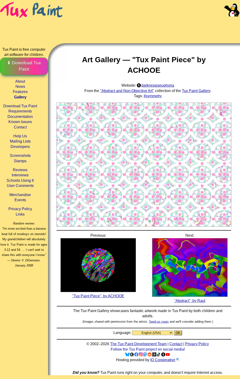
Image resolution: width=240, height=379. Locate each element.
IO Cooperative (162, 360)
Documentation (20, 117)
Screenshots (20, 156)
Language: (122, 333)
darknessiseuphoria (157, 85)
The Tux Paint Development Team (138, 344)
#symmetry (153, 96)
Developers (20, 147)
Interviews (20, 175)
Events (20, 200)
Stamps (20, 161)
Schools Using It (20, 180)
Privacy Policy (20, 209)
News (20, 87)
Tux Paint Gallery (196, 91)
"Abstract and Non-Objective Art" (127, 91)
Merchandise (20, 195)
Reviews (20, 170)
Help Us (20, 136)
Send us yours (159, 321)
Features (20, 92)
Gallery (20, 97)
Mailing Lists (20, 141)
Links (20, 214)
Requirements (20, 111)
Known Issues (20, 122)
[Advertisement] (152, 25)
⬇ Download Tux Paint (24, 66)
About (20, 81)
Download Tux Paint (20, 106)
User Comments (20, 186)
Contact (20, 127)
